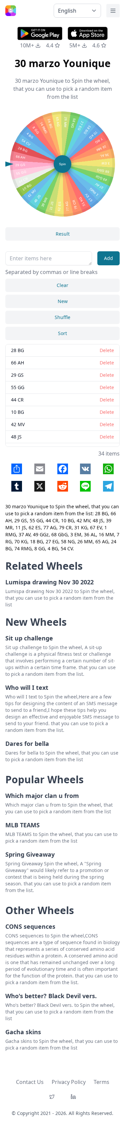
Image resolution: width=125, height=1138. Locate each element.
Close (37, 553)
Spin (62, 164)
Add (108, 258)
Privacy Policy (69, 1082)
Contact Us (30, 1082)
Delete (87, 553)
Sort (62, 333)
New (63, 301)
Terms (101, 1082)
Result (63, 234)
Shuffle (62, 317)
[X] (52, 1096)
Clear (62, 285)
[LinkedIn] (73, 1096)
